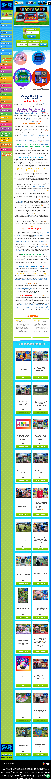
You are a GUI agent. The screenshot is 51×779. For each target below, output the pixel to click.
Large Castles (4, 121)
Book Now (43, 44)
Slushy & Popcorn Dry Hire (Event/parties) (40, 711)
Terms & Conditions (5, 36)
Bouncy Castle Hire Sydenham (34, 775)
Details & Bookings (23, 378)
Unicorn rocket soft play (23, 711)
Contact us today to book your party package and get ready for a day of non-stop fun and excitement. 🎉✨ (34, 141)
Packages (3, 82)
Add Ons (3, 85)
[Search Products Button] (2, 18)
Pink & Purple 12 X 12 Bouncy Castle (6, 134)
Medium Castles (4, 117)
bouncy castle (41, 130)
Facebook (22, 104)
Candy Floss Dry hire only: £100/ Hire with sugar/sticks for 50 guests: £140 (23, 642)
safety (30, 215)
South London (38, 115)
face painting (28, 129)
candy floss (25, 121)
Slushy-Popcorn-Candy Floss (40, 471)
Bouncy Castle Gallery (6, 54)
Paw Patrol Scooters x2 (23, 608)
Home (3, 22)
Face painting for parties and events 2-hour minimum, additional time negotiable (23, 437)
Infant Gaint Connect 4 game (40, 745)
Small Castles (4, 124)
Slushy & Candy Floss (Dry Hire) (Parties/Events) (23, 505)
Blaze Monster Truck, (21, 250)
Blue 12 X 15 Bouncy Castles (5, 129)
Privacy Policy (4, 32)
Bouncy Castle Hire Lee (11, 774)
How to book (4, 25)
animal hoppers (38, 235)
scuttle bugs (17, 235)
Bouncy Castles (4, 64)
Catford (36, 299)
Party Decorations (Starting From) (23, 368)
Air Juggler (3, 78)
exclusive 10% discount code (25, 103)
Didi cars (44, 233)
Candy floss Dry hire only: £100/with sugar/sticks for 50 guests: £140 (40, 608)
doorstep (21, 128)
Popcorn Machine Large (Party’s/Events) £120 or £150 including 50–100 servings (40, 437)
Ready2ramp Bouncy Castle (42, 246)
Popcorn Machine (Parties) (23, 574)
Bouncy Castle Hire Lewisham (24, 774)
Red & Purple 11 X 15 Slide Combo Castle (6, 144)
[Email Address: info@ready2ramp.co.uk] (7, 758)
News (2, 29)
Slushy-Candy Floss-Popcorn (5, 106)
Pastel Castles (4, 149)
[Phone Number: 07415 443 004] (7, 756)
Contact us (3, 39)
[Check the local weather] (19, 3)
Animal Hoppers (4, 114)
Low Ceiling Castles (5, 110)
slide (21, 202)
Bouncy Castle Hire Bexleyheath (28, 768)
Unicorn (46, 268)
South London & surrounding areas (30, 112)
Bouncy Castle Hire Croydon (14, 771)
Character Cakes (5, 98)
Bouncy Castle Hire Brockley (19, 769)
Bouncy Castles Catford (36, 190)
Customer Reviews (5, 43)
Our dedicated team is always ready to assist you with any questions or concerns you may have (31, 279)
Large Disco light (23, 677)
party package (30, 118)
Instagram (43, 103)
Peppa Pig (36, 268)
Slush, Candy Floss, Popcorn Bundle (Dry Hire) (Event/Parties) (23, 403)
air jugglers (32, 121)
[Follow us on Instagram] (29, 3)
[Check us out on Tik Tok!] (32, 3)
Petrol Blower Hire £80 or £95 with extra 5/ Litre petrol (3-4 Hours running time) (40, 540)
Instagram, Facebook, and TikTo (24, 288)
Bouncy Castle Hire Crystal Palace (30, 771)
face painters (40, 241)
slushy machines (33, 119)
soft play (27, 128)
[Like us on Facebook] (27, 3)
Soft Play (3, 75)
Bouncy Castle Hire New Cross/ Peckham (17, 775)
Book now (24, 225)
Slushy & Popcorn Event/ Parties (23, 471)
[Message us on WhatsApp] (34, 3)
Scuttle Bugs (4, 94)
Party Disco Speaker (23, 745)
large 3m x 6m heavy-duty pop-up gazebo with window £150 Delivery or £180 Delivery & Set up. (40, 403)
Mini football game (23, 540)
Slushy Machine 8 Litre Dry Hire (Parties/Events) (40, 574)
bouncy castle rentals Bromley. (38, 186)
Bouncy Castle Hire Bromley (33, 769)
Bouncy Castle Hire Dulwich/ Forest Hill (15, 772)
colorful (30, 271)
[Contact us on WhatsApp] (48, 776)
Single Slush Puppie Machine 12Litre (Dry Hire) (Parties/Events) (40, 369)
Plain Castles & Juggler (4, 90)
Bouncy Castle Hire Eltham (31, 772)
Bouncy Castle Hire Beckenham (13, 768)
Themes (3, 71)
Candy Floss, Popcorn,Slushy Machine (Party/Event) (40, 677)
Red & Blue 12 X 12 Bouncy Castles (5, 139)
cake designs (30, 240)
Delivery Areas (4, 47)
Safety (2, 50)
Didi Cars (3, 101)
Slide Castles (4, 67)
